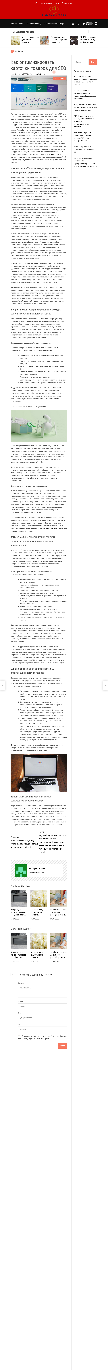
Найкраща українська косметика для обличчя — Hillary (84, 149)
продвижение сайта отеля (54, 660)
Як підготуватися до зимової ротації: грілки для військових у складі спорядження (85, 107)
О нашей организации (33, 24)
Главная (14, 24)
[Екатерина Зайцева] (21, 870)
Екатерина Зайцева (37, 74)
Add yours (48, 975)
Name (20, 1001)
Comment (21, 983)
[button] (94, 31)
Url (19, 1025)
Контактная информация (55, 24)
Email (20, 1013)
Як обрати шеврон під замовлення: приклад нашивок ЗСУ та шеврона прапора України (88, 42)
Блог (21, 24)
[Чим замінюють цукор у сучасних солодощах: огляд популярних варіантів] (2, 685)
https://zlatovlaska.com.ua (37, 872)
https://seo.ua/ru (52, 528)
